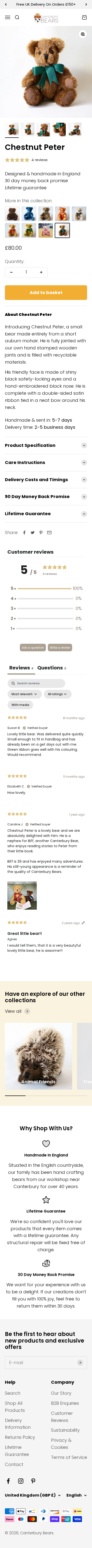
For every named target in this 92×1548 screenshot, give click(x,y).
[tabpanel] (46, 820)
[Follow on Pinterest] (33, 1481)
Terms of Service (69, 1457)
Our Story (61, 1393)
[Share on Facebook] (24, 532)
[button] (46, 588)
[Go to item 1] (12, 130)
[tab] (51, 668)
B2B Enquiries (65, 1403)
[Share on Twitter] (32, 532)
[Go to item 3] (43, 130)
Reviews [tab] (21, 667)
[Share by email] (49, 532)
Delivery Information (18, 1423)
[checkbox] (20, 705)
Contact (14, 1464)
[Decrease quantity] (11, 272)
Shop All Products (15, 1406)
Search (12, 1393)
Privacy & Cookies (61, 1443)
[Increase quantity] (41, 272)
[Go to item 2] (27, 130)
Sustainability (65, 1430)
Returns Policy (20, 1437)
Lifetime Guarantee (17, 1450)
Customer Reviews (62, 1416)
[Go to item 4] (59, 130)
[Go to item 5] (74, 130)
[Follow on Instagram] (20, 1481)
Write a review (60, 647)
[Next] (86, 4)
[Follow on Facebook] (8, 1481)
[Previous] (6, 4)
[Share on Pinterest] (41, 532)
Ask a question (33, 647)
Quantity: (14, 261)
